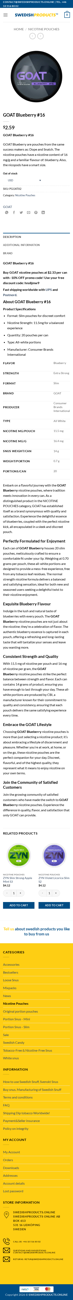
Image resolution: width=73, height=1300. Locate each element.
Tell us (8, 928)
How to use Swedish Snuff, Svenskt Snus (30, 1082)
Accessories (11, 964)
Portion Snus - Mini (16, 1019)
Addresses (10, 1175)
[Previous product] (40, 36)
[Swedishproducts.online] (36, 15)
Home (19, 29)
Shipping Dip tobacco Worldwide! (26, 1113)
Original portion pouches (20, 1011)
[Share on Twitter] (21, 212)
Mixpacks (9, 988)
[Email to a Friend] (28, 212)
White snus (11, 1058)
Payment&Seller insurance (21, 1121)
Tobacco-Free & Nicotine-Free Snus (27, 1050)
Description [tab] (12, 236)
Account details (14, 1183)
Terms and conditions (18, 1097)
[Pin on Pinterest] (36, 212)
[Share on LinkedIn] (43, 212)
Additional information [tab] (21, 245)
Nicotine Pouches (43, 29)
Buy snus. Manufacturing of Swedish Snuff (32, 1089)
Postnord (9, 295)
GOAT (7, 207)
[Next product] (32, 36)
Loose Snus (11, 980)
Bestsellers (10, 972)
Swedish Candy (13, 1042)
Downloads (11, 1168)
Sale (6, 1035)
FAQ (6, 1105)
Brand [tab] (8, 253)
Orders (8, 1160)
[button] (5, 15)
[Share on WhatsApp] (6, 212)
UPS (49, 289)
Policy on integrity (15, 1128)
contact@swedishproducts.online (28, 1)
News (7, 996)
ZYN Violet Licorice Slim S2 (54, 879)
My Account (11, 1152)
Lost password (13, 1191)
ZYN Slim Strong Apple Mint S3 (17, 879)
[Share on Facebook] (14, 212)
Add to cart (19, 905)
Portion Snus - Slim (16, 1027)
